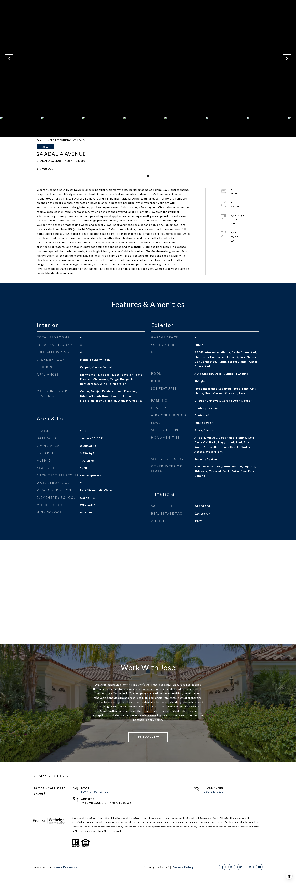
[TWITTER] (250, 867)
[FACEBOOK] (222, 867)
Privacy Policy (183, 867)
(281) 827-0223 (213, 791)
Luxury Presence (64, 867)
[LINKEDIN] (240, 867)
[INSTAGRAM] (231, 867)
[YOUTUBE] (259, 867)
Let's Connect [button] (148, 737)
